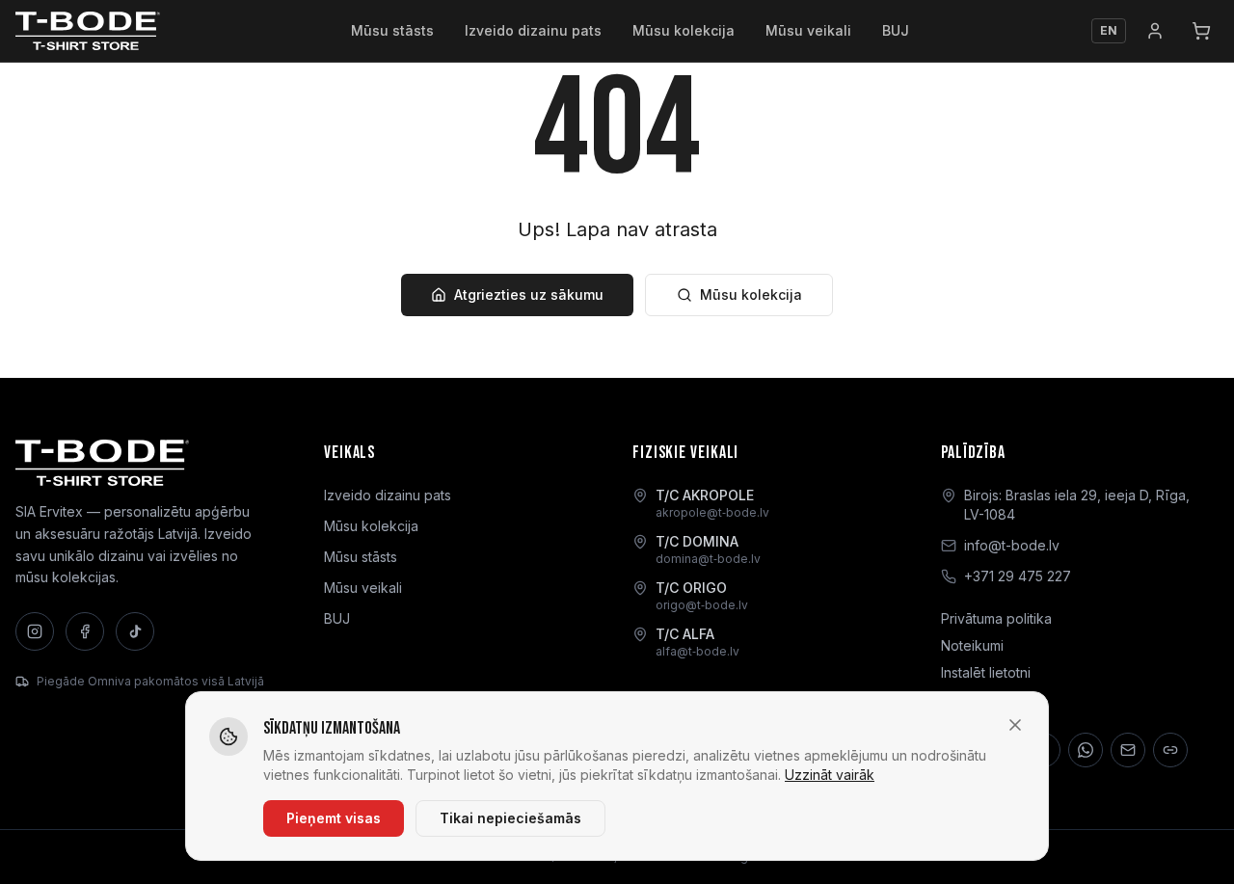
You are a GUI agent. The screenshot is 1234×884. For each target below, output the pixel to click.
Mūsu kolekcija (683, 30)
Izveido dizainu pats (533, 30)
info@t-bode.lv (1012, 545)
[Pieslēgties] (1155, 30)
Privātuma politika (996, 618)
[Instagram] (34, 631)
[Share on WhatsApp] (1085, 750)
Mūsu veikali (808, 30)
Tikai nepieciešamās (510, 818)
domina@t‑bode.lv (708, 558)
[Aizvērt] (1015, 725)
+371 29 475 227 (1017, 576)
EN (1108, 30)
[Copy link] (1170, 750)
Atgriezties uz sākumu (529, 294)
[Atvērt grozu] (1201, 30)
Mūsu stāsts (392, 30)
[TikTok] (135, 631)
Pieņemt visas (333, 818)
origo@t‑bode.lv (702, 605)
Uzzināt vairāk (829, 774)
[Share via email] (1128, 750)
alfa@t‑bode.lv (697, 651)
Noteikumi (972, 645)
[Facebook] (85, 631)
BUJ (895, 30)
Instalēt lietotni (986, 672)
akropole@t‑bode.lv (712, 512)
